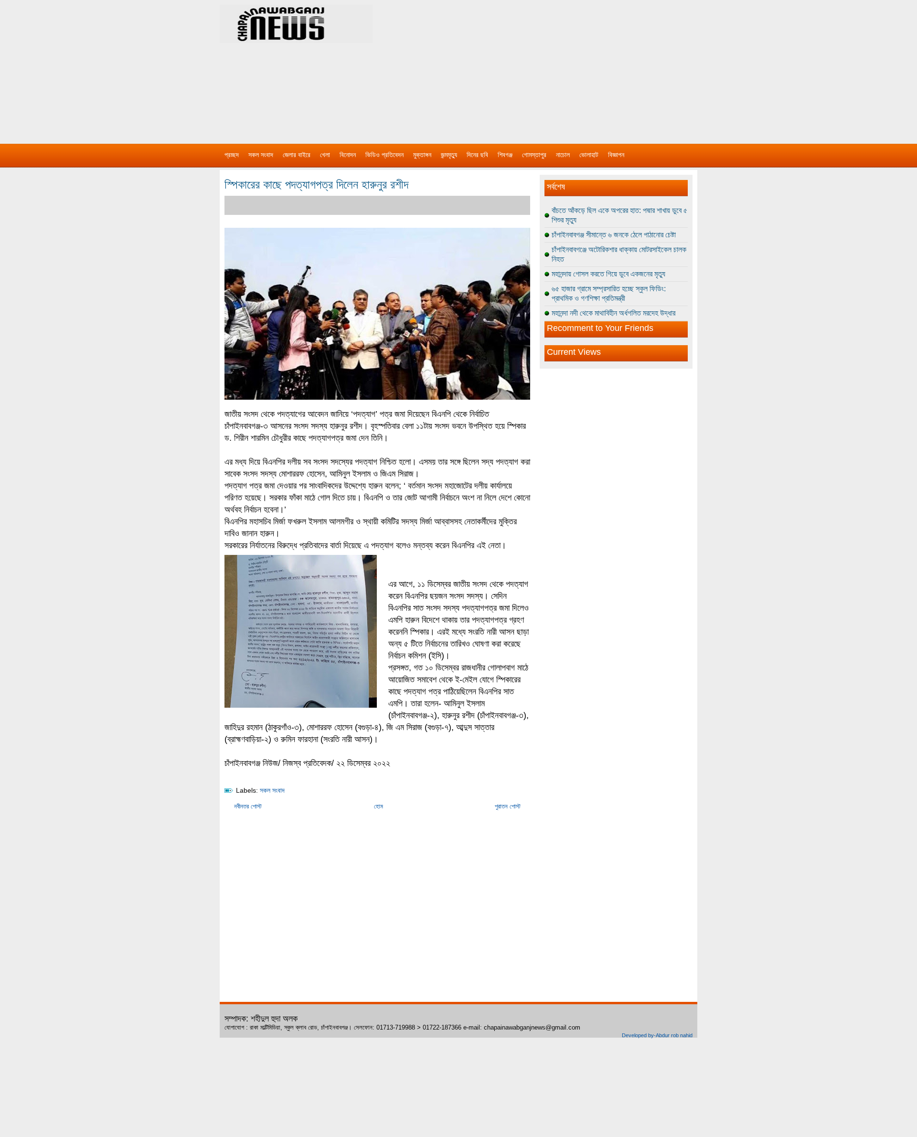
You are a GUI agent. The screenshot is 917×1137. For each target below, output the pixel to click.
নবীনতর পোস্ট (248, 806)
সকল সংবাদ (260, 155)
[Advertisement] (558, 67)
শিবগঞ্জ (505, 155)
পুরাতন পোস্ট (508, 806)
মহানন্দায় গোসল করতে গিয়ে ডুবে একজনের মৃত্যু (608, 274)
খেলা (325, 155)
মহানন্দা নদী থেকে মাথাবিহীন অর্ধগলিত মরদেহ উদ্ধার (613, 313)
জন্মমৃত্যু (449, 155)
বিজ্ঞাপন (616, 155)
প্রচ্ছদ (231, 155)
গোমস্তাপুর (534, 155)
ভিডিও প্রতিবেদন (384, 155)
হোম (378, 806)
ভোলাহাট (588, 155)
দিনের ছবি (477, 155)
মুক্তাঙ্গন (422, 155)
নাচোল (563, 155)
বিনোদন (348, 155)
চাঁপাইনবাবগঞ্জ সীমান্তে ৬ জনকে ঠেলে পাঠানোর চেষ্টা (614, 235)
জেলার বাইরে (296, 155)
